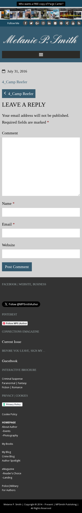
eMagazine (8, 469)
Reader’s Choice (12, 473)
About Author (9, 427)
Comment (10, 133)
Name (8, 203)
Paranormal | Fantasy (14, 383)
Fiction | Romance (12, 387)
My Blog (6, 452)
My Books (7, 444)
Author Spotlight (11, 460)
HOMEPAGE (9, 422)
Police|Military (10, 486)
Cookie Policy (9, 414)
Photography (10, 435)
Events (6, 431)
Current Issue (11, 341)
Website (8, 245)
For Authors (8, 490)
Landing (7, 477)
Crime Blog (8, 456)
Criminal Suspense (12, 378)
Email (8, 224)
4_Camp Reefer (14, 82)
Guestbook (10, 360)
